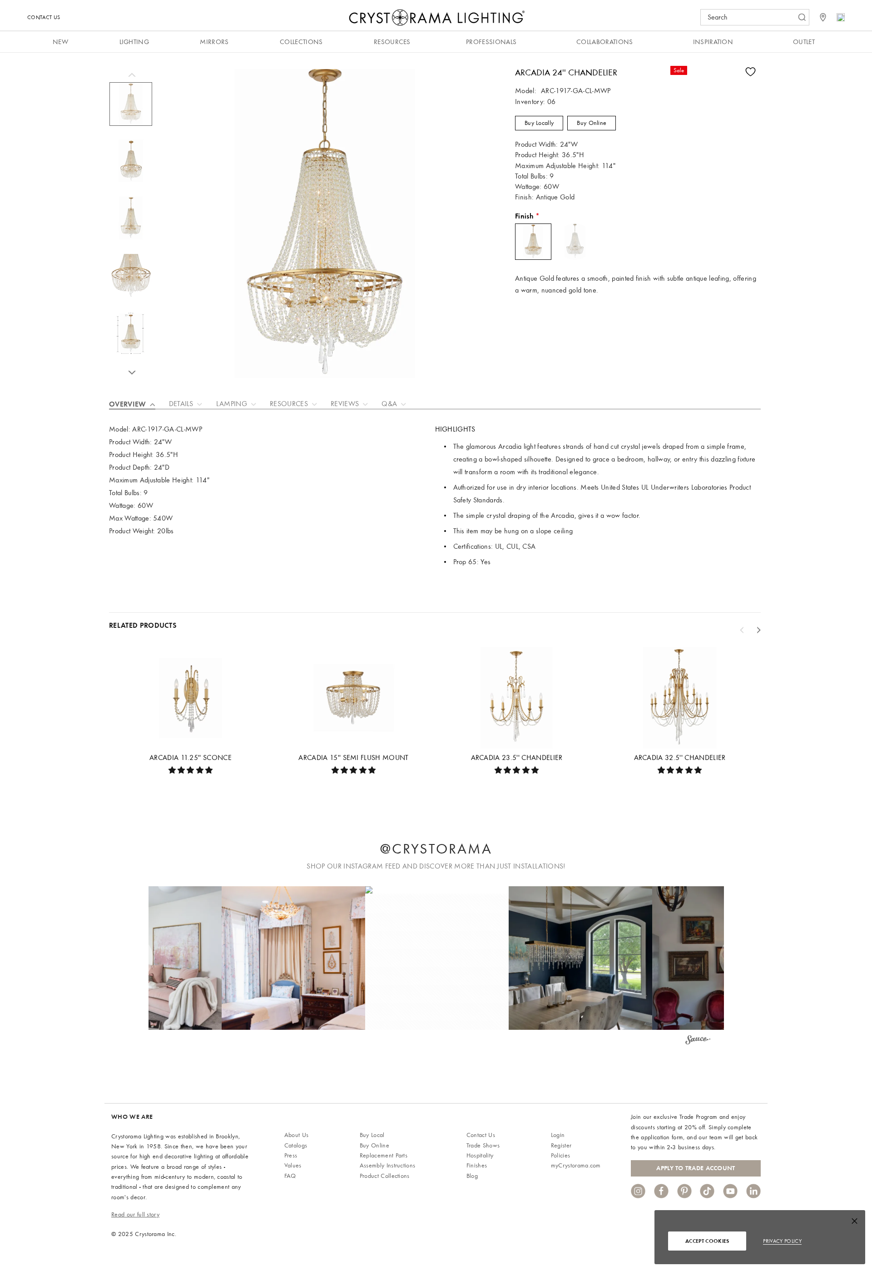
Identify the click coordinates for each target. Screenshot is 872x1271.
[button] (293, 958)
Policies (560, 1155)
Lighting (134, 42)
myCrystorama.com (576, 1165)
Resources (392, 42)
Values (293, 1165)
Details (181, 404)
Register (561, 1145)
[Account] (841, 17)
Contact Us (43, 17)
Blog (472, 1176)
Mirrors (214, 42)
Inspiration (713, 42)
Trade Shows (483, 1145)
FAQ (290, 1176)
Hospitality (480, 1155)
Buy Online (591, 123)
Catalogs (295, 1145)
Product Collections (385, 1176)
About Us (296, 1135)
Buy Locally (539, 123)
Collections (301, 42)
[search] (750, 17)
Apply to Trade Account (695, 1168)
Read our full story (135, 1214)
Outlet (804, 42)
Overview (127, 404)
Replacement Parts (383, 1155)
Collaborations (604, 42)
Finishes (476, 1165)
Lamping (231, 404)
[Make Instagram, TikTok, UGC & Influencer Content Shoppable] (697, 1041)
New (60, 42)
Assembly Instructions (388, 1165)
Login (558, 1135)
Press (290, 1155)
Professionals (491, 42)
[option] (131, 108)
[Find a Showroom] (822, 17)
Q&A (389, 404)
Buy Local (372, 1135)
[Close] (854, 1223)
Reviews (345, 404)
